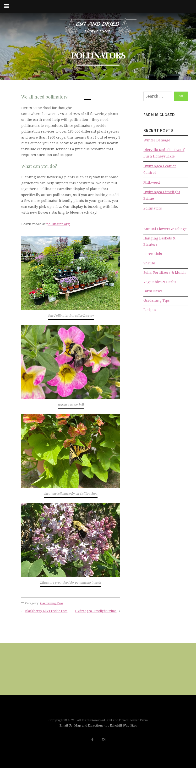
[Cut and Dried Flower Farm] (98, 27)
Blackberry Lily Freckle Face (46, 611)
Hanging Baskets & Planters (159, 241)
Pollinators (152, 208)
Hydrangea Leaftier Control (159, 169)
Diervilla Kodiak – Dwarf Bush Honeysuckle (163, 153)
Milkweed (151, 182)
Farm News (152, 291)
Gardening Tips (51, 603)
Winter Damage (156, 140)
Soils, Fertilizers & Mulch (164, 272)
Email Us (66, 725)
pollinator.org (58, 224)
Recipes (149, 310)
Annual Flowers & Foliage (165, 229)
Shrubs (149, 263)
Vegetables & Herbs (159, 282)
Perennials (152, 254)
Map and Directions (88, 725)
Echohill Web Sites (123, 725)
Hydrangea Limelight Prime (95, 611)
